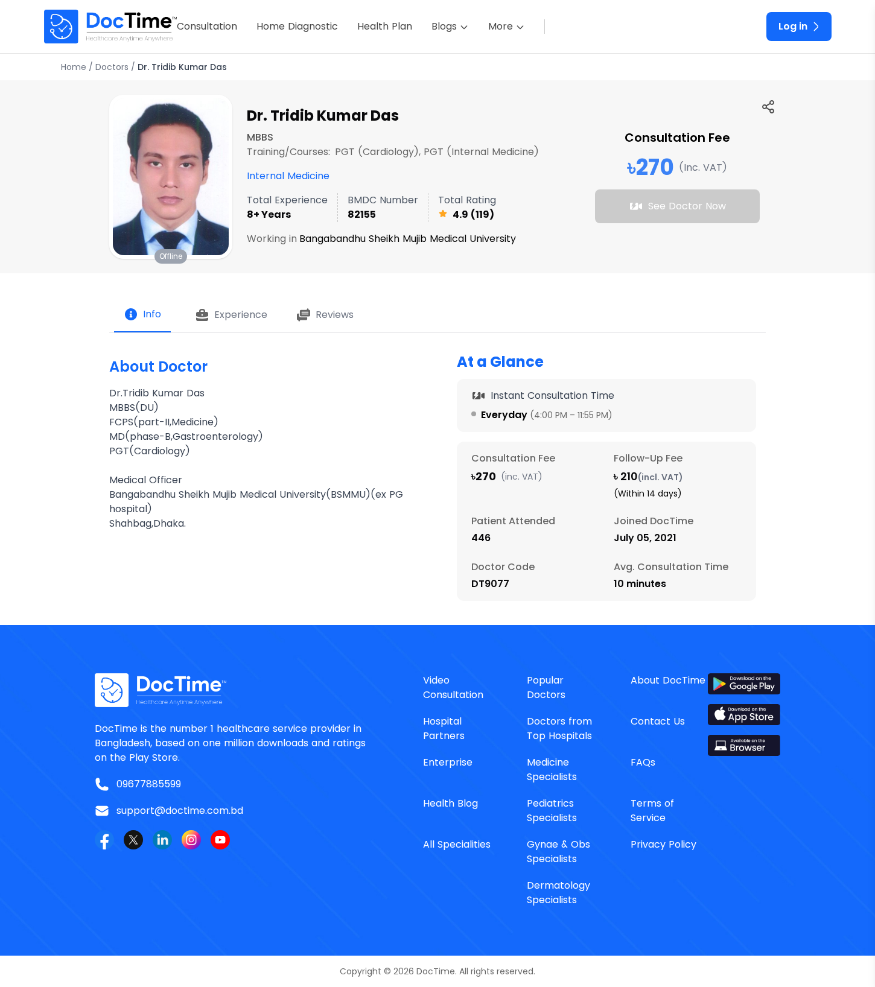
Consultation (207, 26)
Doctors (112, 67)
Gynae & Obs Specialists (558, 851)
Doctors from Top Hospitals (559, 728)
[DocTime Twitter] (133, 839)
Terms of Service (652, 810)
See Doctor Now (687, 206)
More (500, 26)
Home (73, 67)
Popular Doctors (546, 687)
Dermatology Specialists (558, 892)
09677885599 (148, 784)
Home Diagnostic (297, 26)
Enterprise (447, 762)
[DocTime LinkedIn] (162, 839)
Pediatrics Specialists (552, 810)
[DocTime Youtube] (220, 839)
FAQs (643, 762)
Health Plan (384, 26)
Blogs (444, 26)
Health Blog (450, 803)
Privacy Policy (663, 844)
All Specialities (457, 844)
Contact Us (658, 721)
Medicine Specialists (552, 769)
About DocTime (668, 680)
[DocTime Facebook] (104, 839)
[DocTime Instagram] (191, 839)
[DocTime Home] (110, 26)
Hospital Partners (444, 728)
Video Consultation (453, 687)
